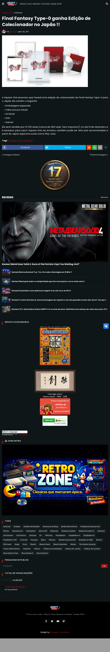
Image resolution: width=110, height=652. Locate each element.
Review (52, 540)
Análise (17, 526)
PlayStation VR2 (10, 540)
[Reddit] (89, 147)
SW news (7, 544)
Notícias (18, 12)
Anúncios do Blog (50, 526)
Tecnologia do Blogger (15, 587)
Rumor (99, 540)
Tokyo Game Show (11, 548)
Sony (25, 544)
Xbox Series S (27, 553)
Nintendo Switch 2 (86, 531)
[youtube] (58, 621)
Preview (34, 540)
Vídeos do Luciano (92, 548)
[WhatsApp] (94, 147)
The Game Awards (87, 544)
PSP (18, 141)
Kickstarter (31, 531)
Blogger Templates (60, 632)
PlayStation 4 (74, 535)
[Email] (100, 147)
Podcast (23, 540)
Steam (33, 544)
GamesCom (17, 531)
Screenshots (27, 141)
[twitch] (64, 621)
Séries (73, 544)
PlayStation (60, 535)
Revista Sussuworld (67, 540)
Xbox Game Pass (10, 553)
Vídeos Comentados (52, 548)
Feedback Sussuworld (90, 526)
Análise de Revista (31, 526)
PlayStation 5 (89, 535)
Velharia (26, 548)
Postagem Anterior (11, 155)
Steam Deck (44, 544)
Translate (22, 434)
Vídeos (37, 548)
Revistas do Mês (86, 540)
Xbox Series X (42, 553)
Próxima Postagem (98, 155)
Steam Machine (60, 544)
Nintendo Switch (69, 531)
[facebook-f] (46, 621)
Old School (21, 535)
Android (6, 526)
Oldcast (32, 535)
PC (40, 535)
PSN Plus (48, 535)
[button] (3, 4)
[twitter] (52, 621)
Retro (43, 540)
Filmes (6, 531)
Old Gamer (8, 535)
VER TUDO (104, 197)
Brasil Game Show (69, 526)
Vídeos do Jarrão (73, 548)
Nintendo (54, 531)
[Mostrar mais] (105, 147)
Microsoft (43, 531)
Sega (17, 544)
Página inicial (8, 12)
